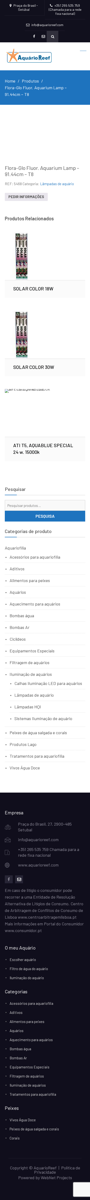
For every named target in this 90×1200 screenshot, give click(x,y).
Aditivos (17, 568)
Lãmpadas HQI (27, 706)
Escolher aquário (23, 959)
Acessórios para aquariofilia (35, 557)
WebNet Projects (56, 1177)
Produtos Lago (23, 744)
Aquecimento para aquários (35, 603)
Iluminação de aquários (31, 674)
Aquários (18, 592)
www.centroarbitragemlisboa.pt (47, 917)
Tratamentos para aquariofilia (37, 756)
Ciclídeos (18, 639)
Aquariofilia (15, 547)
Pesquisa (45, 516)
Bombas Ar (20, 627)
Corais (15, 1138)
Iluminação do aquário (27, 978)
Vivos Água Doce (25, 767)
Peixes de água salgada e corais (38, 732)
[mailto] (19, 879)
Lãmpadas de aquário (57, 184)
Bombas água (22, 615)
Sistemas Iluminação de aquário (43, 718)
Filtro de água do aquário (29, 969)
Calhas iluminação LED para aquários (48, 683)
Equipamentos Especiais (32, 650)
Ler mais (45, 256)
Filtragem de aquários (29, 662)
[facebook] (9, 879)
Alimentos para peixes (30, 580)
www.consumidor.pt (23, 930)
